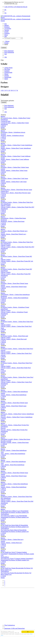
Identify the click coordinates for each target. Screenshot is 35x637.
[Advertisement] (17, 606)
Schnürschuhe (8, 72)
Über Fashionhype (9, 625)
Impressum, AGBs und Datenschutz (14, 628)
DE (5, 10)
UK (5, 13)
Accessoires (7, 28)
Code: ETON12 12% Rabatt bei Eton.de (15, 7)
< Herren (6, 41)
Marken (6, 25)
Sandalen (7, 71)
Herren (3, 17)
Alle (5, 57)
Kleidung (7, 27)
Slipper (6, 74)
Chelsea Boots (8, 67)
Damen (3, 20)
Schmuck (7, 33)
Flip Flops (7, 69)
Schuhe (6, 31)
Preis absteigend (8, 51)
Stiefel (6, 79)
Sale (5, 36)
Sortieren (3, 47)
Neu (5, 23)
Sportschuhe (7, 77)
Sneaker (6, 75)
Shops (6, 35)
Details (3, 127)
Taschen (6, 30)
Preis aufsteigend (9, 52)
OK (27, 631)
